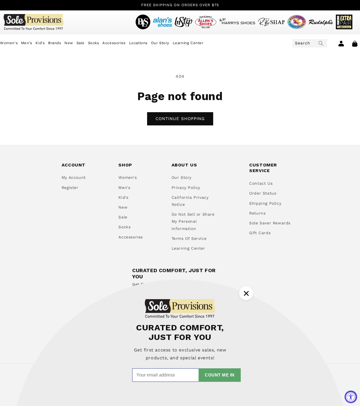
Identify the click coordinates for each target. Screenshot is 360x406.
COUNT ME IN (220, 375)
